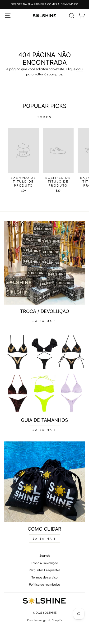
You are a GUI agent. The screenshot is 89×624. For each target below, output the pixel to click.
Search (44, 555)
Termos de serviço (44, 577)
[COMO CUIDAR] (44, 481)
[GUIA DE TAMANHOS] (44, 373)
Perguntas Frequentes (44, 570)
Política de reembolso (44, 584)
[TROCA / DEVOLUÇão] (44, 263)
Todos (44, 117)
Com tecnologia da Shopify (44, 620)
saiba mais (44, 321)
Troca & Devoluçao (44, 563)
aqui (79, 69)
